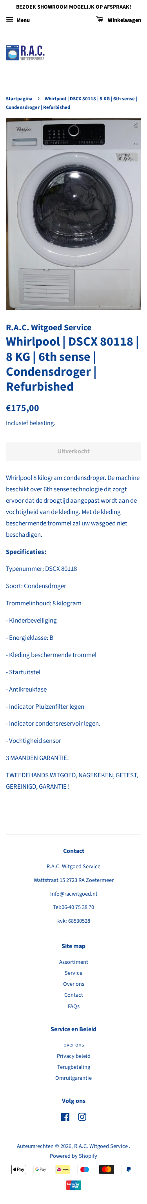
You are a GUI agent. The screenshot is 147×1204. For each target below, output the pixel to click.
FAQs (74, 1006)
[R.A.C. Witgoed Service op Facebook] (65, 1119)
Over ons (73, 984)
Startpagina (19, 98)
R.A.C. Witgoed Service (101, 1146)
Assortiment (73, 962)
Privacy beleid (74, 1056)
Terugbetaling (73, 1067)
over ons (74, 1045)
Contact (73, 995)
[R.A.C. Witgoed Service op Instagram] (82, 1119)
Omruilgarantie (73, 1078)
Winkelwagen (124, 20)
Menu (22, 20)
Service (73, 973)
